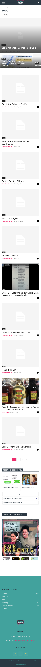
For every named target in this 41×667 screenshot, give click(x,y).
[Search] (38, 2)
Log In (5, 661)
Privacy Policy (33, 661)
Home (3, 8)
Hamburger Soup (10, 370)
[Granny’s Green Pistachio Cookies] (20, 316)
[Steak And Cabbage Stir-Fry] (20, 88)
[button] (3, 2)
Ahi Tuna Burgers (10, 218)
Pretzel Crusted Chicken (13, 181)
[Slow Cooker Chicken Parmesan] (20, 430)
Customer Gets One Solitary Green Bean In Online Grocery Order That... (20, 294)
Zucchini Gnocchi (10, 256)
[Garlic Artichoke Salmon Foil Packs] (20, 35)
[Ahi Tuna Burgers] (20, 202)
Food (3, 45)
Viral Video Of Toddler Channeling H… (12, 494)
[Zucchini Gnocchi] (20, 239)
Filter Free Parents (7, 51)
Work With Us (13, 661)
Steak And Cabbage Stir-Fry (14, 104)
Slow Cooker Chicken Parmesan (17, 447)
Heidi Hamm (5, 412)
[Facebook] (15, 654)
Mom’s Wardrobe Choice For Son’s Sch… (12, 502)
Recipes (5, 14)
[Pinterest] (26, 654)
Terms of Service (23, 661)
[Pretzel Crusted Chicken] (20, 165)
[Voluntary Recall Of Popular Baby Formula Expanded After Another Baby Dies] (16, 62)
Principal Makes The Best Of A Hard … (12, 498)
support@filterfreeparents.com (24, 640)
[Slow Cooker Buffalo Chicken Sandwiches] (20, 125)
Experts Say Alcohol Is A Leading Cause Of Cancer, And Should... (20, 408)
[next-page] (26, 459)
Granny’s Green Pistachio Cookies (17, 332)
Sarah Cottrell (6, 298)
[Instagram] (20, 654)
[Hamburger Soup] (20, 353)
